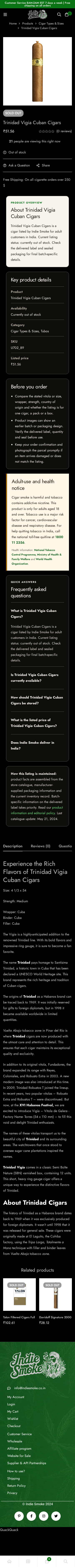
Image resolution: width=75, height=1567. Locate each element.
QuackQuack (9, 1529)
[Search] (59, 14)
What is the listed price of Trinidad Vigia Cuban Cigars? (34, 723)
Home (13, 23)
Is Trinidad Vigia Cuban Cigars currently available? (34, 677)
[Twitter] (56, 1516)
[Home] (9, 1561)
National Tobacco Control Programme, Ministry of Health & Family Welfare (36, 554)
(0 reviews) (64, 131)
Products (27, 23)
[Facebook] (31, 1516)
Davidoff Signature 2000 (55, 1317)
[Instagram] (43, 1516)
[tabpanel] (37, 1058)
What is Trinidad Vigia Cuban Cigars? (33, 613)
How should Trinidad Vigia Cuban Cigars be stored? (37, 700)
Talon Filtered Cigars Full (19, 1317)
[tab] (12, 846)
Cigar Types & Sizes (51, 23)
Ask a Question (19, 165)
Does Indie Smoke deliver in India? (32, 745)
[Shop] (28, 1561)
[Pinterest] (19, 1516)
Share (46, 165)
